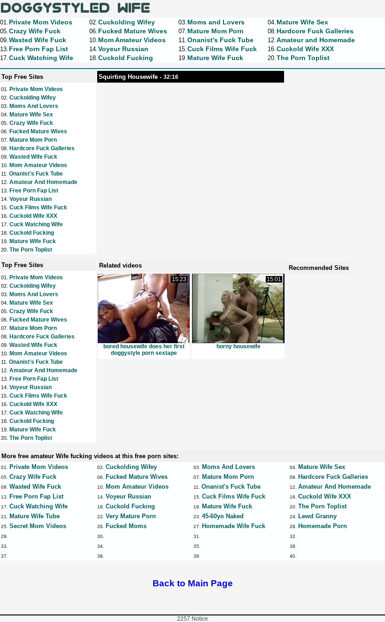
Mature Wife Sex (31, 114)
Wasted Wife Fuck (33, 157)
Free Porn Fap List (33, 190)
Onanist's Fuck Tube (36, 173)
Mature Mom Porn (33, 140)
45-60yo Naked (223, 516)
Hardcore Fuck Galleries (42, 148)
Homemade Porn (322, 526)
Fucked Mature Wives (38, 131)
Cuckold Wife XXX (33, 216)
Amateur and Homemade (43, 182)
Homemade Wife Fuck (233, 526)
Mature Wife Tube (34, 516)
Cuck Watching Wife (36, 224)
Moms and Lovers (33, 106)
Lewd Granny (317, 516)
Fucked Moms (126, 526)
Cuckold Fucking (31, 233)
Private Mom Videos (36, 89)
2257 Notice (192, 618)
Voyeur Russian (30, 199)
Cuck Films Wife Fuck (38, 207)
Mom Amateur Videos (38, 165)
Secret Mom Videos (37, 526)
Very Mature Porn (131, 516)
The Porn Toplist (30, 249)
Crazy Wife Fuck (31, 123)
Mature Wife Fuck (32, 241)
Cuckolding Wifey (32, 97)
